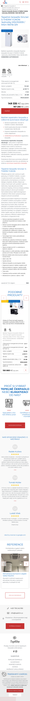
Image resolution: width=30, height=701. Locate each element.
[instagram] (16, 651)
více (15, 470)
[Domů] (2, 5)
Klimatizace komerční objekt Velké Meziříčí (14, 575)
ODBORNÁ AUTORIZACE (13, 136)
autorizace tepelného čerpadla (16, 163)
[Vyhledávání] (20, 2)
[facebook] (14, 651)
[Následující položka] (26, 297)
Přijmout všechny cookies (15, 690)
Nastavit (15, 694)
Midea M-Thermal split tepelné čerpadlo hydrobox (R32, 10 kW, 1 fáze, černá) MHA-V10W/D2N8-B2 (13, 322)
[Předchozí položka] (3, 297)
